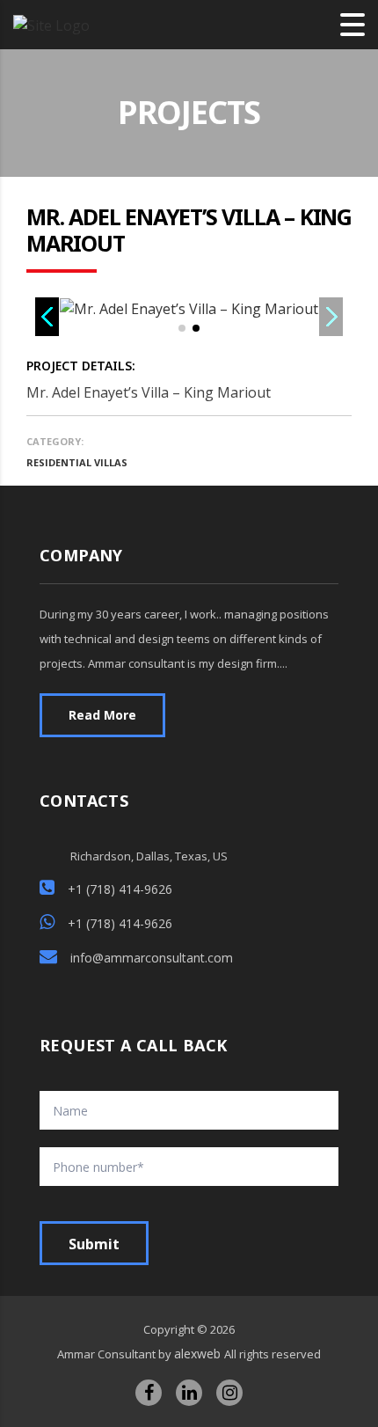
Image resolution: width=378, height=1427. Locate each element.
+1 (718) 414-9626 (120, 889)
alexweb (199, 1353)
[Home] (51, 23)
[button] (181, 328)
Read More (102, 714)
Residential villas (76, 462)
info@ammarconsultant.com (151, 957)
